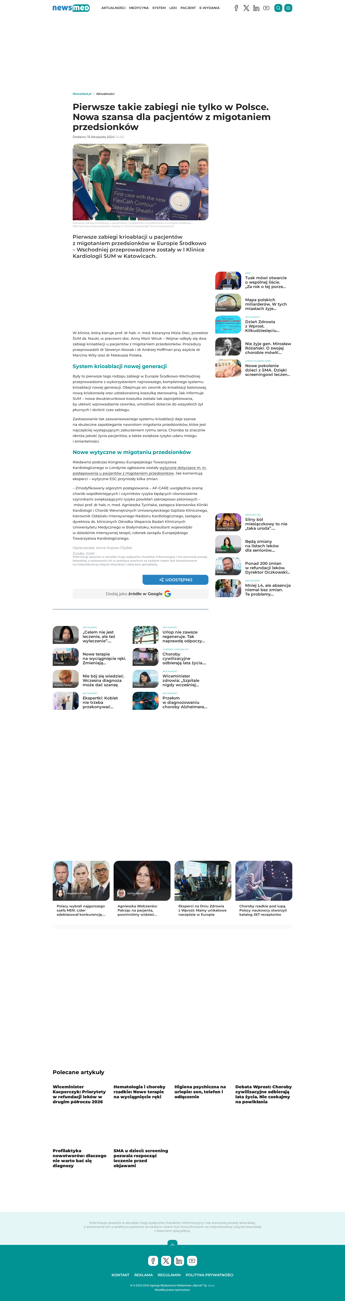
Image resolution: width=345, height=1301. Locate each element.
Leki (173, 8)
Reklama (143, 1275)
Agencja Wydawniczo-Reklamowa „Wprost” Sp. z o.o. (182, 1285)
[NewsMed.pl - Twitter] (166, 1261)
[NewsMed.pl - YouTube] (266, 8)
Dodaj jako (134, 593)
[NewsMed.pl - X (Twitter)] (246, 8)
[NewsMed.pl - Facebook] (236, 8)
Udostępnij (178, 579)
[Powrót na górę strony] (172, 1245)
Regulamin (169, 1275)
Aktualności (113, 8)
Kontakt (120, 1275)
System (159, 8)
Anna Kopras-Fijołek (114, 548)
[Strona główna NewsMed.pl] (71, 8)
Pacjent (188, 8)
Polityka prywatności (209, 1275)
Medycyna (139, 8)
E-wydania (209, 8)
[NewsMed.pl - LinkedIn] (256, 8)
